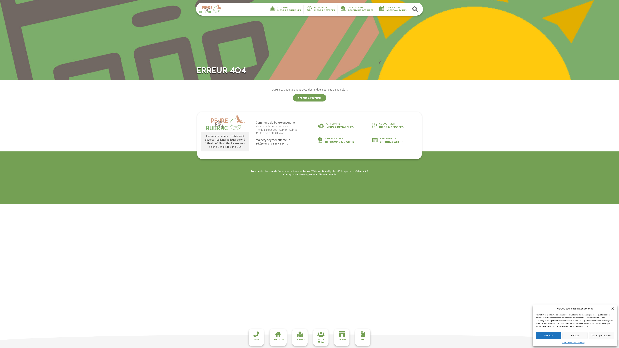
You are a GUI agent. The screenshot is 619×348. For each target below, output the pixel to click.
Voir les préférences (601, 335)
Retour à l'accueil (309, 98)
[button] (612, 308)
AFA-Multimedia (327, 174)
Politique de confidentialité (573, 342)
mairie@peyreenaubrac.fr (273, 140)
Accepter (548, 335)
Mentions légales (327, 171)
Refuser (575, 335)
